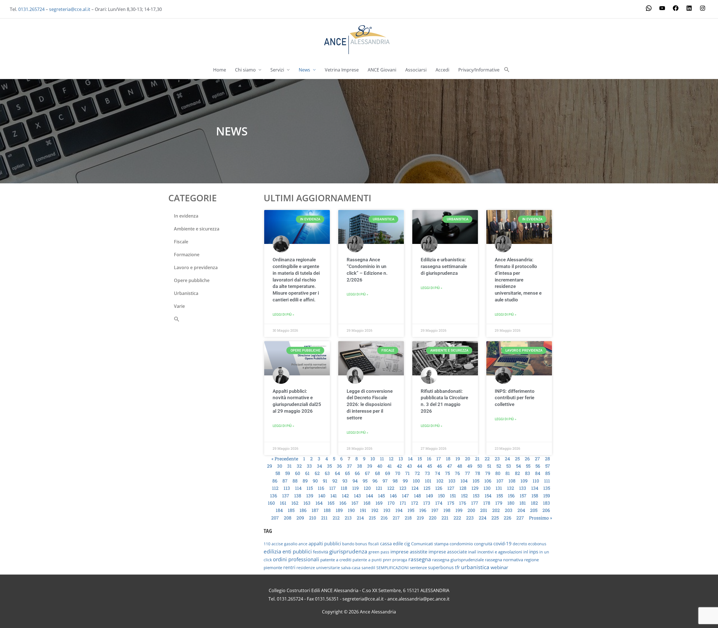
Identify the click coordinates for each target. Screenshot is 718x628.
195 (411, 510)
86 (274, 481)
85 (547, 473)
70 (397, 473)
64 (337, 473)
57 (547, 466)
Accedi (442, 70)
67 (367, 473)
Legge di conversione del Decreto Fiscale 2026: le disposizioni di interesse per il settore (370, 404)
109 (524, 481)
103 (451, 481)
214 (360, 518)
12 (391, 458)
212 (336, 518)
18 (448, 458)
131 (499, 488)
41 (389, 466)
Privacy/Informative (479, 70)
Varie (179, 306)
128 (462, 488)
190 (351, 510)
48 (459, 466)
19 (457, 458)
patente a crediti (335, 559)
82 (517, 473)
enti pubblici (297, 551)
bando (348, 543)
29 (269, 466)
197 (434, 510)
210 (312, 518)
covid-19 (502, 543)
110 (536, 481)
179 (498, 503)
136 (273, 495)
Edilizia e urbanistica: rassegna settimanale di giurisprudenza (444, 266)
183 (546, 503)
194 (398, 510)
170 (391, 503)
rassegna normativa (504, 560)
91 (325, 481)
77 (467, 473)
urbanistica (475, 567)
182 (534, 503)
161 (283, 503)
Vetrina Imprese (342, 70)
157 (523, 495)
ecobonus (537, 543)
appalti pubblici (325, 544)
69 (387, 473)
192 (374, 510)
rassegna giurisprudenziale (458, 560)
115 (310, 488)
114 (298, 488)
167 (354, 503)
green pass (379, 552)
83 (527, 473)
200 (471, 510)
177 (474, 503)
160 (271, 503)
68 (377, 473)
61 (307, 473)
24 (507, 458)
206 (546, 510)
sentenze (418, 567)
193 (386, 510)
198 (446, 510)
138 (297, 495)
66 (357, 473)
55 (528, 466)
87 (284, 481)
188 (327, 510)
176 (462, 503)
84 (537, 473)
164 (319, 503)
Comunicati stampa (429, 544)
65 (347, 473)
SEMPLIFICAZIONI (392, 567)
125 (427, 488)
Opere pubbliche (192, 280)
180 (510, 503)
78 (477, 473)
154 (488, 495)
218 (408, 518)
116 (321, 488)
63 (327, 473)
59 (287, 473)
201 (483, 510)
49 (469, 466)
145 (381, 495)
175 (450, 503)
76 (457, 473)
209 (300, 518)
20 (467, 458)
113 (287, 488)
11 (382, 458)
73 (427, 473)
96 (375, 481)
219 (420, 518)
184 (279, 510)
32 (299, 466)
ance (302, 543)
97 (385, 481)
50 (479, 466)
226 (507, 518)
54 (518, 466)
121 (379, 488)
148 (417, 495)
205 (533, 510)
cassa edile (391, 543)
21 (477, 458)
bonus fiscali (367, 543)
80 (497, 473)
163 (306, 503)
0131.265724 (31, 9)
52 (498, 466)
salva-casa (350, 567)
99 (405, 481)
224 (482, 518)
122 (390, 488)
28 (547, 458)
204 (521, 510)
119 (355, 488)
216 (384, 518)
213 (348, 518)
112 (275, 488)
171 (403, 503)
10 (372, 458)
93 (345, 481)
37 (349, 466)
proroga (399, 559)
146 (393, 495)
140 (321, 495)
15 (420, 458)
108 (512, 481)
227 (520, 518)
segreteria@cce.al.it (69, 9)
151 (453, 495)
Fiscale (181, 242)
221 (444, 518)
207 (275, 518)
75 (447, 473)
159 (546, 495)
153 (476, 495)
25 (517, 458)
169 (379, 503)
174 (438, 503)
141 (333, 495)
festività (320, 552)
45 (429, 466)
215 (372, 518)
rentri (289, 567)
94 (355, 481)
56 (537, 466)
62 (317, 473)
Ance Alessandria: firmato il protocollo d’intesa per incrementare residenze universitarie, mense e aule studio (518, 280)
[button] (507, 70)
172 (414, 503)
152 (464, 495)
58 (277, 473)
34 (319, 466)
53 (508, 466)
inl (525, 552)
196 (422, 510)
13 (401, 458)
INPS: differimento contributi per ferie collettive (515, 397)
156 (511, 495)
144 (369, 495)
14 (410, 458)
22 (487, 458)
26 (527, 458)
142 (345, 495)
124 (414, 488)
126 (438, 488)
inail (472, 552)
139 (309, 495)
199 (458, 510)
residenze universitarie (318, 567)
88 (295, 481)
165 (331, 503)
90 (315, 481)
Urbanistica (186, 293)
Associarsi (416, 70)
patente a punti (367, 559)
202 (496, 510)
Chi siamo (245, 70)
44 (419, 466)
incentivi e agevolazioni (499, 552)
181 (522, 503)
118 (344, 488)
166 (342, 503)
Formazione (186, 254)
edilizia (272, 551)
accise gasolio (284, 543)
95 (365, 481)
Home (219, 70)
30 (279, 466)
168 (366, 503)
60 (297, 473)
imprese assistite (408, 551)
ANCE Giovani (382, 70)
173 (426, 503)
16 (429, 458)
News (304, 70)
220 (432, 518)
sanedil (368, 567)
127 (450, 488)
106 (487, 481)
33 (309, 466)
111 (547, 481)
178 (486, 503)
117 (332, 488)
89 (305, 481)
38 (359, 466)
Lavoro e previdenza (196, 267)
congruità (483, 544)
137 (285, 495)
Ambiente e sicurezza (196, 229)
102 (439, 481)
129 (474, 488)
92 (334, 481)
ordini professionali (296, 559)
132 (510, 488)
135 (546, 488)
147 (405, 495)
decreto (520, 543)
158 (534, 495)
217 (396, 518)
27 (537, 458)
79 (487, 473)
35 (329, 466)
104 (464, 481)
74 (437, 473)
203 (508, 510)
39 (369, 466)
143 (357, 495)
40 (379, 466)
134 (534, 488)
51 (489, 466)
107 (499, 481)
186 (303, 510)
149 (429, 495)
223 (470, 518)
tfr (457, 567)
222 (457, 518)
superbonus (441, 567)
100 (416, 481)
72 (417, 473)
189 (339, 510)
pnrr (387, 559)
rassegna (419, 559)
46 (439, 466)
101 (428, 481)
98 (395, 481)
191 (363, 510)
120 (367, 488)
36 (339, 466)
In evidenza (186, 216)
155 (499, 495)
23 (497, 458)
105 (476, 481)
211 (324, 518)
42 (399, 466)
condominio (461, 543)
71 (407, 473)
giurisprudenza (348, 551)
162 (294, 503)
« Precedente (284, 458)
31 (289, 466)
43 (409, 466)
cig (407, 544)
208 (287, 518)
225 (495, 518)
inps (533, 551)
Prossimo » (540, 518)
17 (438, 458)
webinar (499, 567)
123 (402, 488)
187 (315, 510)
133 (522, 488)
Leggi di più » (283, 315)
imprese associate (448, 552)
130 (487, 488)
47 (449, 466)
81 (507, 473)
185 (291, 510)
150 (441, 495)
